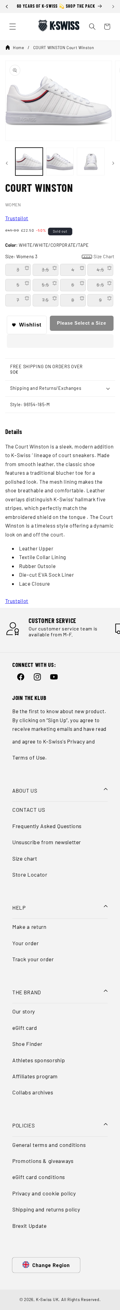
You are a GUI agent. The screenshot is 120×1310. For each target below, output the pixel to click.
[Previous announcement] (7, 6)
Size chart (24, 858)
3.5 (45, 269)
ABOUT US (24, 790)
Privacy (76, 741)
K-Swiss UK (47, 1299)
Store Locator (29, 874)
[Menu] (12, 26)
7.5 (45, 300)
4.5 (100, 269)
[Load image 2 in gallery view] (60, 161)
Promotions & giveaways (43, 1160)
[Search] (92, 26)
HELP (19, 907)
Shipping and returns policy (46, 1209)
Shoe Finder (27, 1043)
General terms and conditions (49, 1144)
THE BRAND (26, 992)
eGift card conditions (38, 1176)
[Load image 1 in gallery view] (29, 161)
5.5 (45, 285)
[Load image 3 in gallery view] (90, 161)
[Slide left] (7, 163)
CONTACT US (28, 809)
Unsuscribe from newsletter (46, 842)
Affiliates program (35, 1076)
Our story (23, 1011)
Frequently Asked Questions (47, 826)
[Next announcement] (113, 6)
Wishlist (30, 324)
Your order (25, 943)
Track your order (33, 959)
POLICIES (23, 1125)
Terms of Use (28, 757)
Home (18, 47)
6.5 (100, 285)
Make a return (29, 926)
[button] (60, 342)
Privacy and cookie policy (44, 1193)
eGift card (24, 1027)
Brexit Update (29, 1225)
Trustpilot (17, 218)
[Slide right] (113, 163)
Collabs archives (32, 1092)
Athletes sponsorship (38, 1060)
